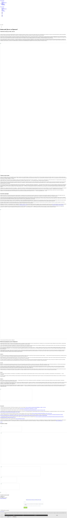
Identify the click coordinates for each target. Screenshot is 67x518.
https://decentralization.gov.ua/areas (20, 418)
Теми (2, 3)
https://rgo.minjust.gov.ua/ (59, 420)
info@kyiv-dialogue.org (3, 498)
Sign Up (25, 507)
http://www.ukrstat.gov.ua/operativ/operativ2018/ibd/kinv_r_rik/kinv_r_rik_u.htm (36, 407)
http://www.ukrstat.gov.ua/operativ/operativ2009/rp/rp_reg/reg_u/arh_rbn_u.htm (42, 413)
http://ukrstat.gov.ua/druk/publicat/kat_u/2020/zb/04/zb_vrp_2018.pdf (28, 408)
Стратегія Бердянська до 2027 (23, 204)
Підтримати (3, 4)
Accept (35, 515)
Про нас (3, 10)
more (57, 515)
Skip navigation (2, 0)
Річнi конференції (4, 2)
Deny (14, 515)
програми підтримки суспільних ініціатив (57, 204)
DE (2, 12)
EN (2, 13)
